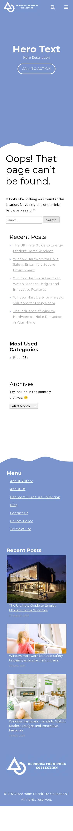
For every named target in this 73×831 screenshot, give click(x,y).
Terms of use (20, 529)
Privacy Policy (21, 521)
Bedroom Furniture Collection (35, 497)
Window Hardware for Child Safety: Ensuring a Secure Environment (36, 264)
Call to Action (36, 69)
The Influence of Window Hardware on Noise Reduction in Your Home (37, 316)
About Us (18, 489)
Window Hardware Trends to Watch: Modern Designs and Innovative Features (37, 283)
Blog (17, 358)
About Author (21, 481)
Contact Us (19, 513)
